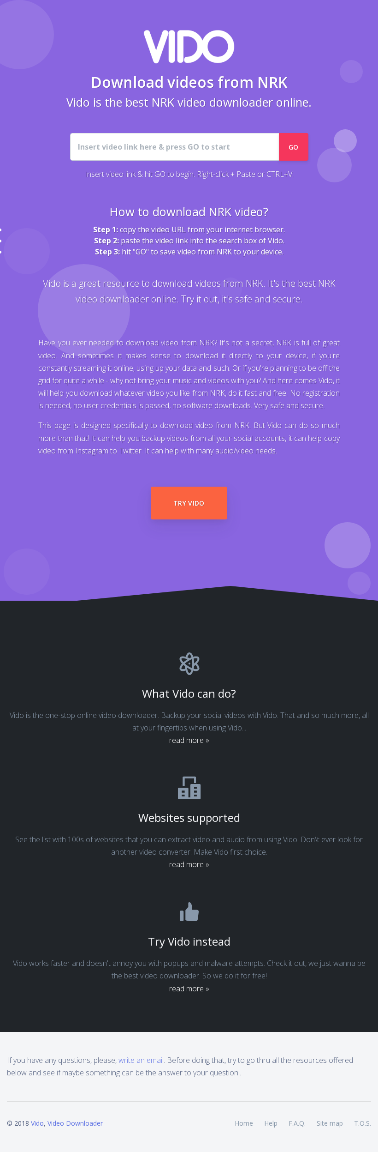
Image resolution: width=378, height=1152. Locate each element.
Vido (37, 1123)
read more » (189, 740)
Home (244, 1123)
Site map (330, 1123)
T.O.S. (362, 1123)
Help (271, 1123)
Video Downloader (75, 1123)
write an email (141, 1060)
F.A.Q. (297, 1123)
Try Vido (189, 503)
